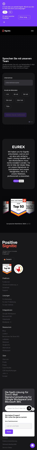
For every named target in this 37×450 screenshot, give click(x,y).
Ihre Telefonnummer (11, 421)
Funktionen (6, 282)
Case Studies (6, 368)
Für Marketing (7, 299)
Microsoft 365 (7, 316)
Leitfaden (5, 339)
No (10, 12)
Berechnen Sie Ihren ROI (10, 336)
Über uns (5, 359)
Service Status (7, 447)
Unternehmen (8, 78)
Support (5, 290)
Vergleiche (6, 345)
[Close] (4, 22)
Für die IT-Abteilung (9, 302)
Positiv (4, 362)
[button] (32, 30)
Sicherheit (5, 287)
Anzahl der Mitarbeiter (11, 90)
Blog (4, 331)
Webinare (5, 342)
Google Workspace (9, 313)
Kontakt (4, 376)
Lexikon (5, 334)
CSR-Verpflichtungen (9, 370)
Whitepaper (6, 350)
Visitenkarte (6, 319)
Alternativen (6, 348)
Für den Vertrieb (7, 305)
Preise (4, 365)
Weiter (9, 432)
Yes (5, 12)
